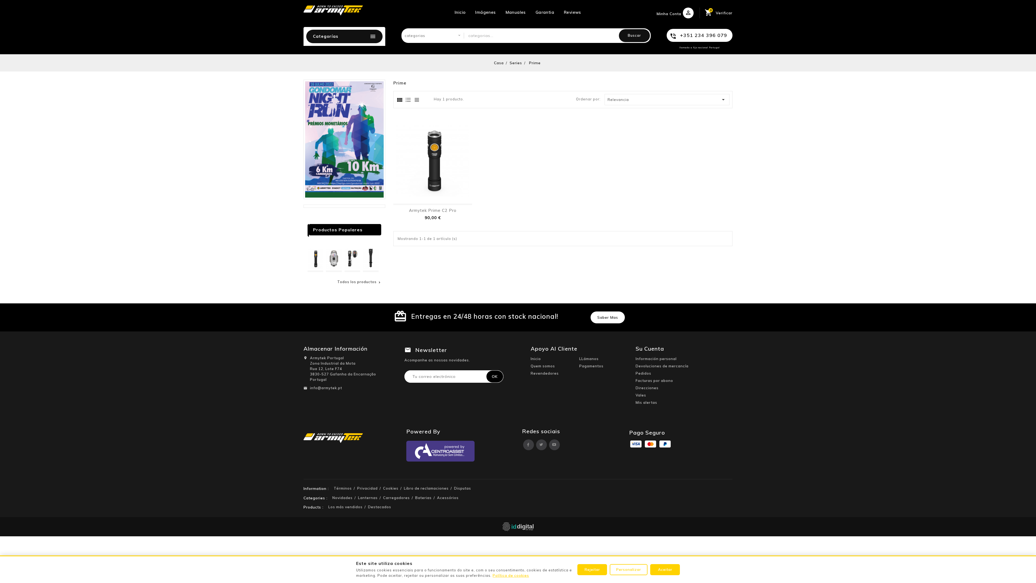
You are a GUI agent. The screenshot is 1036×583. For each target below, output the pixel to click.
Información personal (656, 359)
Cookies (390, 488)
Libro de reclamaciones (426, 488)
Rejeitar (592, 569)
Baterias (423, 498)
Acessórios (448, 498)
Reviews (572, 12)
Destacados (379, 507)
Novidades (342, 498)
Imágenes (485, 12)
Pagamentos (591, 366)
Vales (641, 395)
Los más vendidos (345, 507)
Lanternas (368, 498)
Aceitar (665, 569)
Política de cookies (511, 575)
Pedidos (643, 373)
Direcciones (647, 388)
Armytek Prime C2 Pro (432, 210)
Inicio (460, 12)
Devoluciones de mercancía (662, 366)
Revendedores (545, 373)
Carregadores (396, 498)
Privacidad (367, 488)
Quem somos (543, 366)
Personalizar (628, 569)
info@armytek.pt (326, 388)
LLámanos (589, 359)
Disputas (462, 488)
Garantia (545, 12)
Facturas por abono (654, 380)
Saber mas (607, 317)
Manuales (516, 12)
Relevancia (667, 99)
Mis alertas (646, 402)
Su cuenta (650, 348)
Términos (343, 488)
